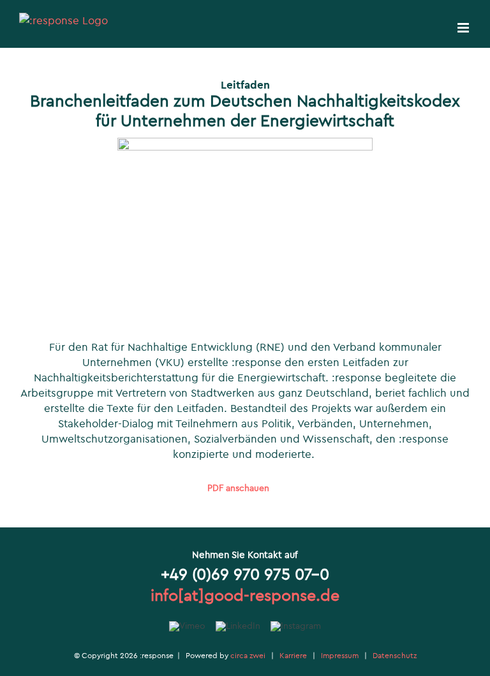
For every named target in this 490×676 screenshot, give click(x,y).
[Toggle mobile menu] (464, 27)
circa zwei (247, 655)
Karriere (293, 655)
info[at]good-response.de (245, 595)
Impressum (340, 655)
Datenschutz (395, 655)
